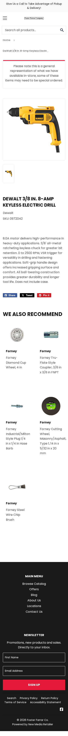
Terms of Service (15, 702)
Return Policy (49, 698)
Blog (34, 595)
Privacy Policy (29, 698)
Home (6, 40)
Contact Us (34, 612)
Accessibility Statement (45, 702)
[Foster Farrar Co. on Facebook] (61, 710)
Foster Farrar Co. (38, 720)
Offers (34, 589)
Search (11, 698)
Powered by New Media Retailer (32, 724)
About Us (34, 600)
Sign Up (34, 685)
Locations (34, 606)
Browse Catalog (34, 584)
